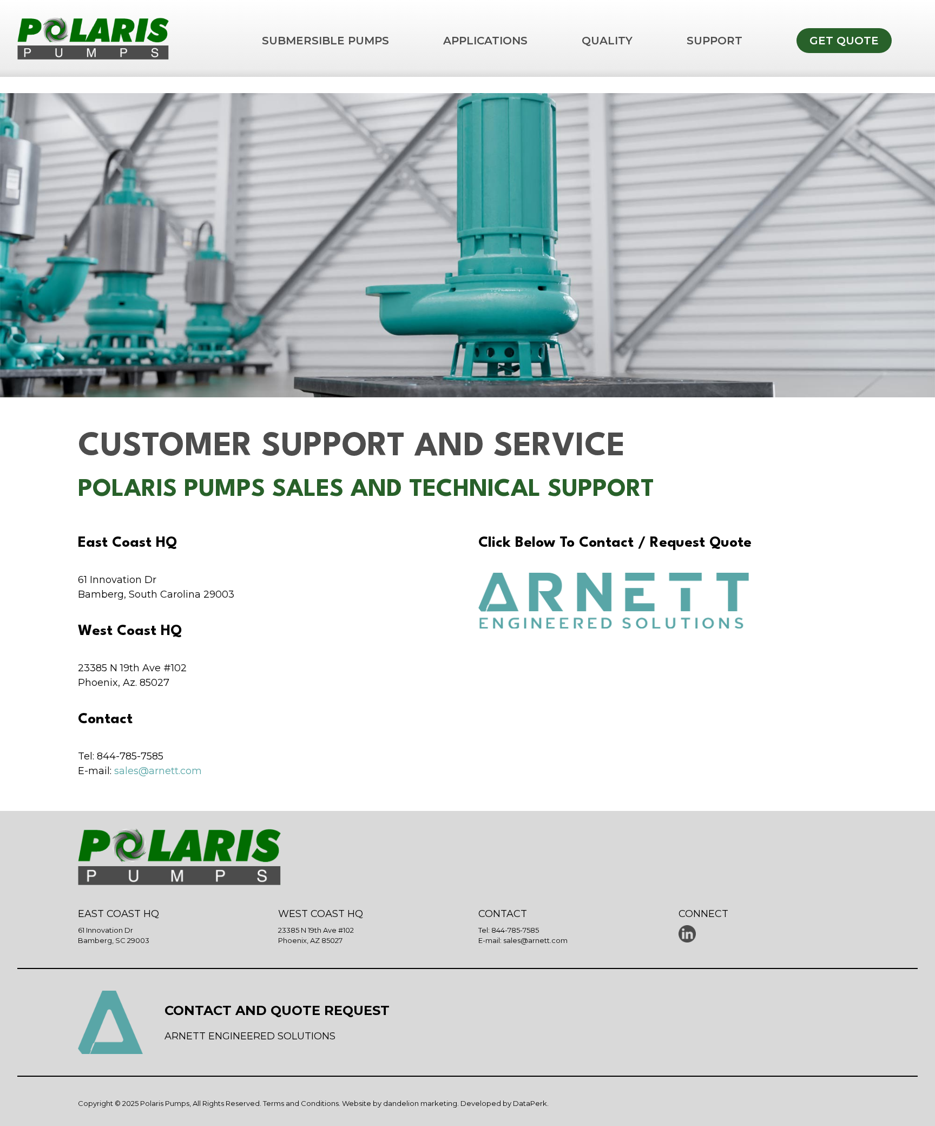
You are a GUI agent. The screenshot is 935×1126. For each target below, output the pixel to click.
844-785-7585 (515, 930)
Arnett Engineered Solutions (249, 1036)
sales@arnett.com (158, 771)
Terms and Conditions (301, 1103)
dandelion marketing (420, 1103)
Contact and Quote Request (277, 1010)
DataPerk (530, 1103)
